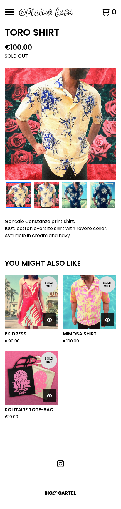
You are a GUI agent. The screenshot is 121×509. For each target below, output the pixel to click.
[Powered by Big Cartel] (60, 493)
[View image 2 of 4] (46, 195)
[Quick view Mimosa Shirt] (107, 319)
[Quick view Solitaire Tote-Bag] (49, 395)
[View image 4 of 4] (102, 195)
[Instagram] (60, 464)
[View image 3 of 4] (74, 195)
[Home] (46, 12)
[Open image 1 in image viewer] (60, 124)
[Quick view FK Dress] (49, 319)
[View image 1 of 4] (18, 195)
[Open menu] (9, 12)
